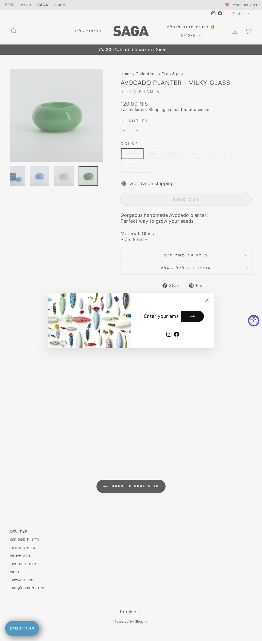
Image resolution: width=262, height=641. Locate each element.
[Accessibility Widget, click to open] (253, 320)
